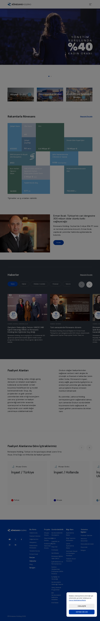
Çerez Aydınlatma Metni (77, 600)
